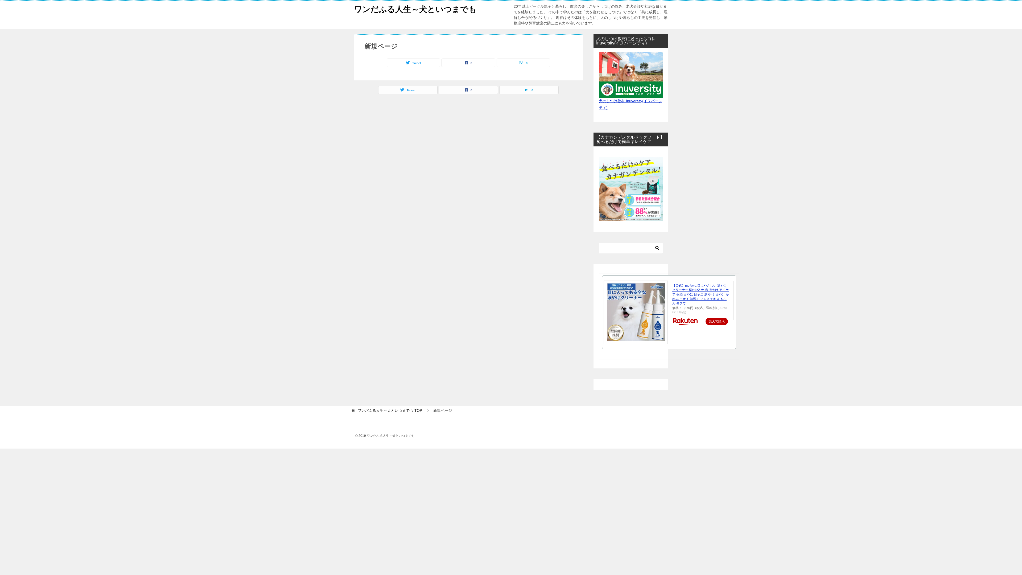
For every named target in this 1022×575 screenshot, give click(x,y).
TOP (389, 410)
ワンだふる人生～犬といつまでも (415, 9)
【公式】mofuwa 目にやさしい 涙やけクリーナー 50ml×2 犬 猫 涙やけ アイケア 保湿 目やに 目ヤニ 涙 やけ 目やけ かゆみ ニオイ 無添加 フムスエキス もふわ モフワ (700, 294)
